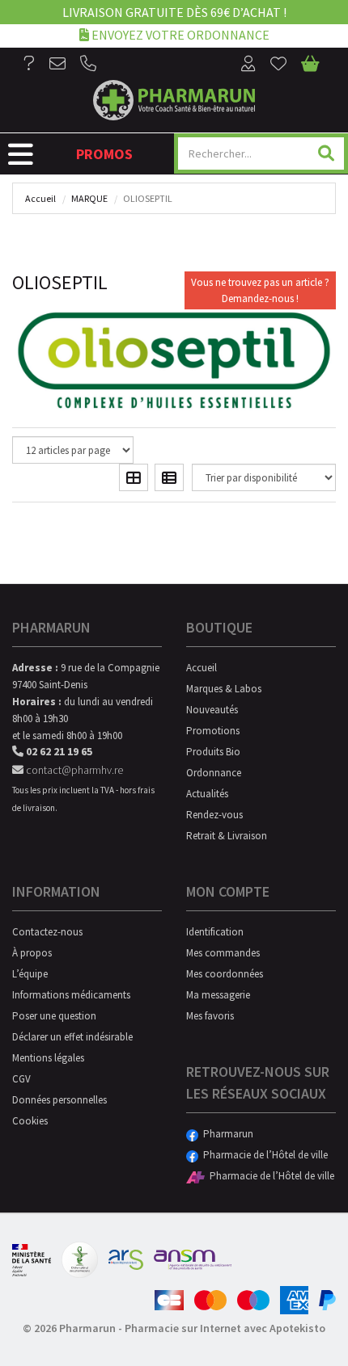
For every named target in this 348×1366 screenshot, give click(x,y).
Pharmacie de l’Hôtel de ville (263, 1155)
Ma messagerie (218, 995)
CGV (21, 1079)
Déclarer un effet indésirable (72, 1037)
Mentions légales (48, 1058)
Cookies (30, 1121)
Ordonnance (213, 773)
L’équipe (30, 974)
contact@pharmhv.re (73, 770)
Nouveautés (212, 710)
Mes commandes (223, 953)
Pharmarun (225, 1134)
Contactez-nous (47, 932)
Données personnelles (59, 1100)
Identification (215, 932)
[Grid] (133, 477)
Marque (89, 198)
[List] (169, 477)
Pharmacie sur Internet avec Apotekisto (225, 1328)
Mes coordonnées (224, 974)
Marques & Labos (223, 689)
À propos (32, 953)
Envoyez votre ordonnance (179, 35)
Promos (104, 154)
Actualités (207, 794)
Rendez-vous (214, 815)
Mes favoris (210, 1016)
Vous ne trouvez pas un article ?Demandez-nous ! (260, 290)
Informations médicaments (71, 995)
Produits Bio (213, 752)
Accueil (40, 198)
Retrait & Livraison (226, 836)
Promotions (213, 731)
